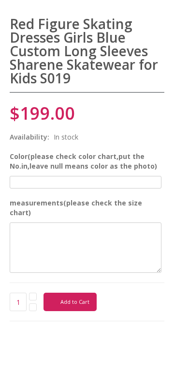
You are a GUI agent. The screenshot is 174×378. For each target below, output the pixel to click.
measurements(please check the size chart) (76, 207)
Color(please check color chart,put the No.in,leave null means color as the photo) (83, 161)
